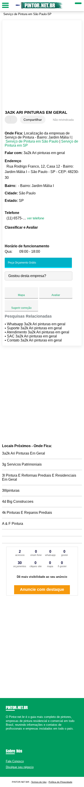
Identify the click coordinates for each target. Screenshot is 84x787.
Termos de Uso (39, 782)
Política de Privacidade (60, 782)
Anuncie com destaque (42, 589)
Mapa (21, 295)
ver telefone (35, 218)
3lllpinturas (10, 490)
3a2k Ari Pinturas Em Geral (23, 453)
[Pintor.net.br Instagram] (11, 732)
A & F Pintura (12, 523)
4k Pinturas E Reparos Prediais (27, 512)
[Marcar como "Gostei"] (9, 119)
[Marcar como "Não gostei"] (14, 119)
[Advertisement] (42, 65)
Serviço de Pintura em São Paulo (32, 141)
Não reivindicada (63, 119)
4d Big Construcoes (17, 501)
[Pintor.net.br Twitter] (9, 732)
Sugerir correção (21, 307)
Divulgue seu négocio (20, 767)
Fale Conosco (15, 761)
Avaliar (56, 295)
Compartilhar (33, 119)
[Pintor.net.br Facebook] (7, 732)
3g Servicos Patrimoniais (22, 464)
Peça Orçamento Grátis (21, 262)
